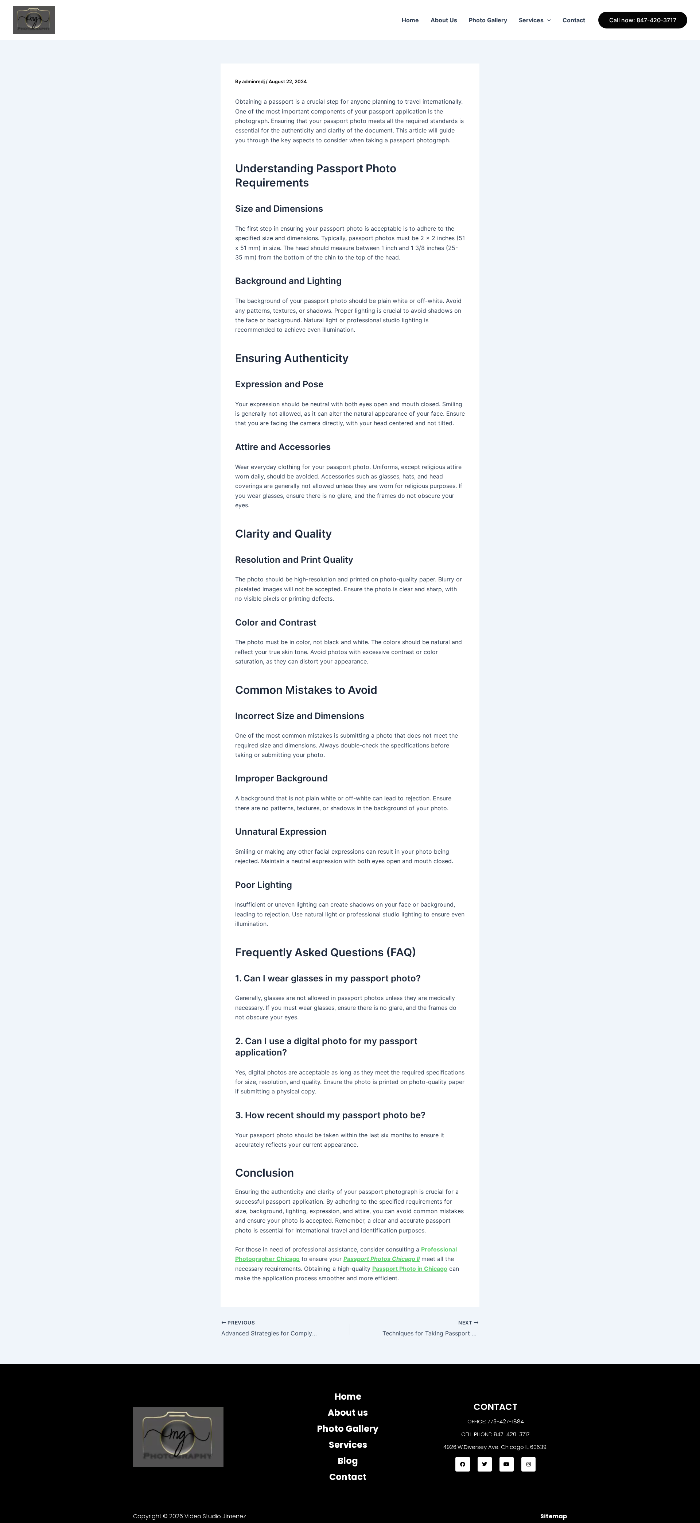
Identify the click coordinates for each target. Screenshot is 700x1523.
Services (531, 20)
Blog (348, 1461)
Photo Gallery (488, 20)
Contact (574, 20)
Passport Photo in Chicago (409, 1268)
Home (410, 20)
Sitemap (553, 1516)
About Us (444, 20)
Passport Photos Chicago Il (381, 1258)
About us (348, 1413)
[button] (547, 20)
